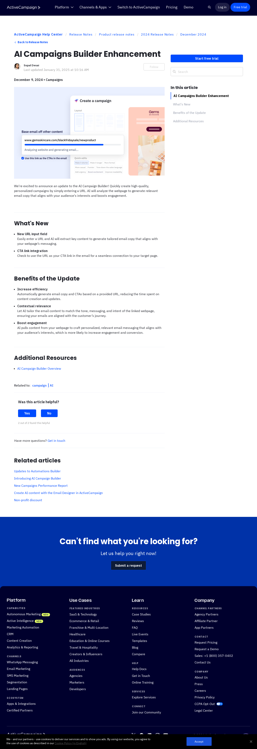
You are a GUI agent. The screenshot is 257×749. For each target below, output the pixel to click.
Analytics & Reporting (22, 647)
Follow (154, 67)
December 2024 (193, 34)
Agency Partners (206, 614)
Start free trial (206, 58)
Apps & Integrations (21, 704)
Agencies (76, 675)
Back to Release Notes (33, 42)
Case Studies (141, 614)
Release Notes (80, 34)
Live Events (140, 634)
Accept (199, 741)
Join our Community (146, 712)
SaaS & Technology (83, 614)
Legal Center (204, 710)
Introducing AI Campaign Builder (37, 478)
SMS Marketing (17, 675)
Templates (139, 641)
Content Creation (19, 640)
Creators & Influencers (85, 654)
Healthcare (77, 634)
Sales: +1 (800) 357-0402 (214, 656)
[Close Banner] (251, 741)
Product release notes (117, 34)
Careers (200, 691)
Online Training (142, 682)
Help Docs (139, 669)
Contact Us (203, 662)
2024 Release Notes (157, 34)
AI (51, 385)
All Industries (79, 661)
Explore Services (144, 697)
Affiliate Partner (206, 621)
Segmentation (17, 682)
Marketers (76, 682)
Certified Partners (20, 710)
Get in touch (56, 441)
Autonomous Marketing (24, 614)
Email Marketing (18, 669)
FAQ (135, 627)
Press (199, 684)
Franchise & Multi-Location (88, 627)
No (49, 413)
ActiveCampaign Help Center (38, 34)
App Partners (204, 627)
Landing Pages (17, 689)
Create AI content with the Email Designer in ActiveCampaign (58, 493)
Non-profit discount (28, 500)
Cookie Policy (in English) (71, 743)
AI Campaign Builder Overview (39, 368)
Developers (77, 689)
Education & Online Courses (89, 641)
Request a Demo (207, 649)
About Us (201, 677)
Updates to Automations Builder (37, 471)
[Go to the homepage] (23, 7)
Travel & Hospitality (83, 647)
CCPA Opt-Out (205, 704)
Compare (138, 654)
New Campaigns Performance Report (41, 486)
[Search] (209, 7)
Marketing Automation (23, 627)
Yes (27, 413)
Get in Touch (141, 675)
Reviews (138, 621)
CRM (10, 634)
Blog (135, 647)
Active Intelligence (20, 620)
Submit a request (128, 565)
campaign (39, 385)
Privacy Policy (205, 697)
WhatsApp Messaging (22, 662)
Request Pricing (206, 642)
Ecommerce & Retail (84, 621)
